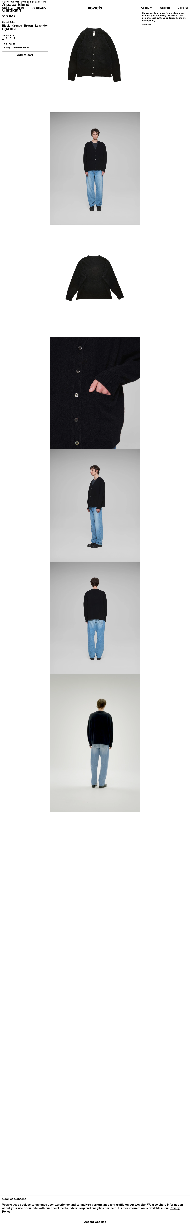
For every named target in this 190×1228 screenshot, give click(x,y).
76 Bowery (39, 8)
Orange (17, 26)
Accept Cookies (95, 1222)
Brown (28, 26)
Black (6, 26)
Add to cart (25, 55)
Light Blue (9, 29)
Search (165, 8)
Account (146, 8)
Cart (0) (183, 8)
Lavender (41, 26)
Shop (5, 8)
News (20, 8)
